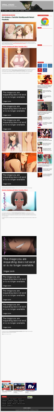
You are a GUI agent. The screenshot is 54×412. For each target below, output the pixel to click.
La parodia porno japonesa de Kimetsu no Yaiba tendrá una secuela (45, 133)
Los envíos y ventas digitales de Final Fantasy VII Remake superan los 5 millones (40, 175)
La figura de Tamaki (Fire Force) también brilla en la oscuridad (40, 96)
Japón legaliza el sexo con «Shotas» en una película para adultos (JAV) (40, 144)
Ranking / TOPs (17, 10)
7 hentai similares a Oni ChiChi (7, 386)
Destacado (8, 388)
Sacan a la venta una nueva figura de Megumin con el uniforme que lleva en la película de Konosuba (45, 79)
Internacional (21, 400)
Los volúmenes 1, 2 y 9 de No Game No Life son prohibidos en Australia (40, 123)
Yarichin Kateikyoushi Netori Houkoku (19, 43)
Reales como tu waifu (21, 403)
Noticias (6, 10)
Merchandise (27, 10)
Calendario (20, 398)
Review (8, 389)
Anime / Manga (11, 10)
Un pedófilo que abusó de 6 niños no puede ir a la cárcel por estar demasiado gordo (45, 106)
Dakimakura (4, 400)
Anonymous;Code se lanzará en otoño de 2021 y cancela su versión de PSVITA (40, 169)
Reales (6, 389)
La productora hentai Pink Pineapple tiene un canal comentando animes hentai (40, 149)
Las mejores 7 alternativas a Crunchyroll (19, 386)
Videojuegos (22, 10)
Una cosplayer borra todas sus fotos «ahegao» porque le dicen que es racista (40, 118)
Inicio (2, 10)
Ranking (4, 389)
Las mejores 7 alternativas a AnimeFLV (31, 386)
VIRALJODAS (8, 5)
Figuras (43, 83)
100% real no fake (5, 398)
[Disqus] (19, 347)
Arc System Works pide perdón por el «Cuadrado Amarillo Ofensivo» (45, 159)
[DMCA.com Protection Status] (29, 397)
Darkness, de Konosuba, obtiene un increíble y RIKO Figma (40, 91)
